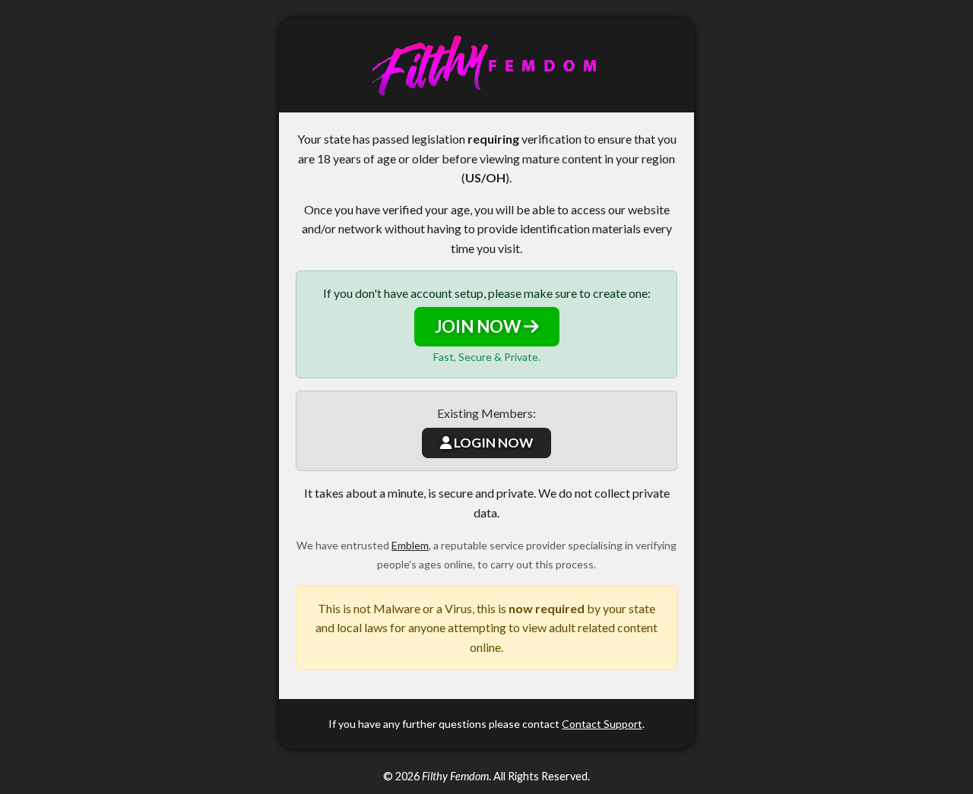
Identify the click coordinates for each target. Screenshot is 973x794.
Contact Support (602, 723)
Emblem (410, 545)
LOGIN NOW (492, 443)
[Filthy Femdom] (486, 65)
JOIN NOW (479, 326)
